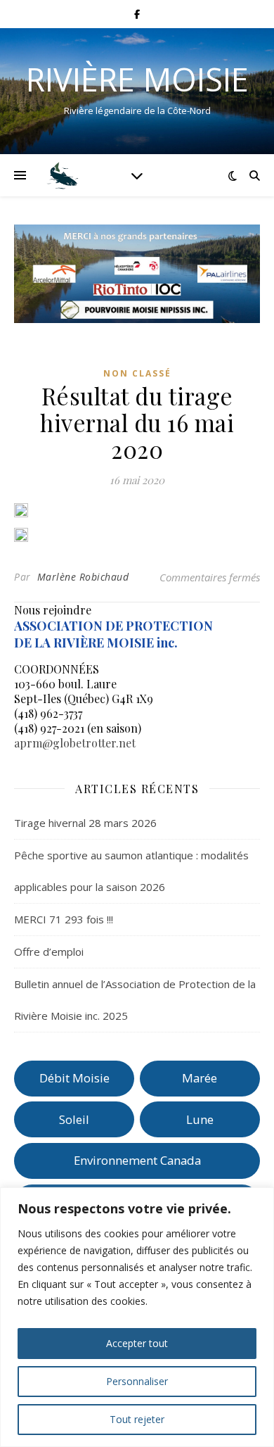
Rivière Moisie (137, 79)
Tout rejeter (137, 1419)
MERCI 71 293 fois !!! (63, 919)
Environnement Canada (137, 1160)
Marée (199, 1078)
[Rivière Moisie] (63, 175)
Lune (200, 1119)
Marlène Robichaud (83, 576)
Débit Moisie (74, 1078)
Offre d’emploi (49, 951)
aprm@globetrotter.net (75, 742)
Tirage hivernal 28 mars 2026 (85, 823)
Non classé (137, 373)
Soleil (74, 1119)
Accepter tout (137, 1343)
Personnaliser (137, 1381)
